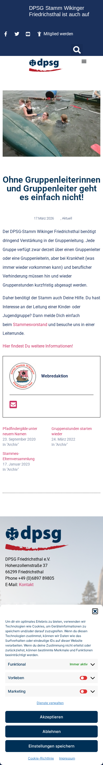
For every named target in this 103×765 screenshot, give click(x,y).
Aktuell (67, 218)
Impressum (67, 758)
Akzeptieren (51, 716)
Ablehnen (52, 731)
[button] (95, 611)
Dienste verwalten (50, 703)
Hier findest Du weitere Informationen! (38, 346)
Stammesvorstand (30, 324)
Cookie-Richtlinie (41, 758)
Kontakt (26, 584)
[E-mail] (13, 406)
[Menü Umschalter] (84, 61)
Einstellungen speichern (51, 746)
